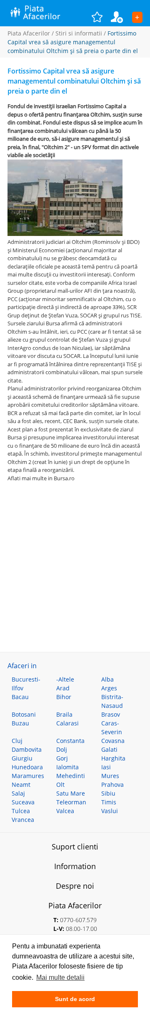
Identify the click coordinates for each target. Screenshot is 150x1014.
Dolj (61, 749)
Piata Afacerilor (29, 33)
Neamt (21, 784)
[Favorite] (101, 17)
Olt (60, 784)
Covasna (113, 741)
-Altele (65, 679)
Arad (63, 688)
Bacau (20, 697)
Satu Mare (70, 793)
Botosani (24, 714)
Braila (64, 714)
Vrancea (23, 820)
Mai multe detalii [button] (60, 977)
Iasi (106, 767)
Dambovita (27, 749)
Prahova (112, 784)
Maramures (28, 776)
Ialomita (67, 767)
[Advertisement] (75, 557)
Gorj (62, 758)
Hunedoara (27, 767)
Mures (110, 776)
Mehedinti (70, 776)
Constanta (70, 741)
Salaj (18, 793)
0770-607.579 (78, 920)
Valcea (65, 811)
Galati (109, 749)
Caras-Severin (111, 727)
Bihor (63, 697)
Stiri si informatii (78, 33)
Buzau (20, 723)
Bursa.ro (64, 478)
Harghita (113, 758)
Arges (109, 688)
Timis (108, 802)
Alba (107, 679)
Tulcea (21, 811)
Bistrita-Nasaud (112, 701)
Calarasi (67, 723)
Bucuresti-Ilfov (26, 683)
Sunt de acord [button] (75, 999)
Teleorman (71, 802)
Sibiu (108, 793)
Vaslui (109, 811)
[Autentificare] (121, 17)
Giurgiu (22, 758)
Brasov (110, 714)
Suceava (23, 802)
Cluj (17, 741)
